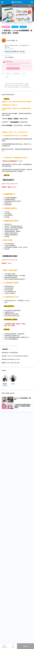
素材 (7, 77)
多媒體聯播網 (16, 73)
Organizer (4, 647)
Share (29, 5)
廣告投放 (8, 73)
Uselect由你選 (8, 57)
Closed (25, 646)
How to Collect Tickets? (13, 68)
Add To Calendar (9, 49)
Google (24, 73)
